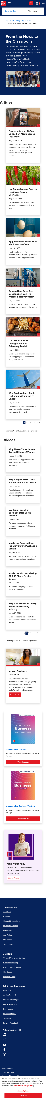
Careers (6, 916)
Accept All (22, 1095)
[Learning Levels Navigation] (9, 3)
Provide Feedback (10, 1023)
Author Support (9, 995)
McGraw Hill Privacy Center (23, 1085)
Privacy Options (23, 1091)
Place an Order (9, 977)
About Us (7, 912)
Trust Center (8, 944)
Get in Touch (13, 878)
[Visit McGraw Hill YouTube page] (4, 1044)
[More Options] (43, 3)
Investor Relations (10, 926)
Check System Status (12, 967)
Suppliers (7, 1018)
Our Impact (7, 940)
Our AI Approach (10, 1004)
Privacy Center (8, 1072)
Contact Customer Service (14, 958)
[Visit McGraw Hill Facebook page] (4, 1050)
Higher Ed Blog (10, 11)
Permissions (8, 1009)
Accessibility (8, 990)
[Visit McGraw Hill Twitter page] (4, 1055)
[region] (23, 1088)
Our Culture (8, 935)
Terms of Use (7, 1068)
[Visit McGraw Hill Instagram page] (4, 1039)
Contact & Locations (11, 921)
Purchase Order (9, 1014)
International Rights (11, 1000)
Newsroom (7, 930)
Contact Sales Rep (10, 963)
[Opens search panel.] (31, 3)
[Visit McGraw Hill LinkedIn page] (4, 1034)
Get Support (8, 972)
